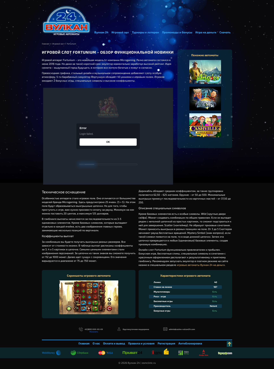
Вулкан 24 (101, 32)
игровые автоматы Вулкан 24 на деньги (201, 264)
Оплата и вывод (114, 343)
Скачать (225, 32)
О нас (96, 343)
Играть (205, 75)
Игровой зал (120, 32)
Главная (83, 343)
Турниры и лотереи (145, 32)
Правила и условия (141, 343)
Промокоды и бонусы (177, 32)
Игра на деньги (205, 32)
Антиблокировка (190, 343)
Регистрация (166, 343)
